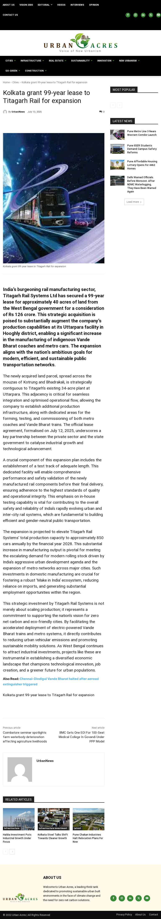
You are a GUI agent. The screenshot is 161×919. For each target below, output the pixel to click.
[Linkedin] (143, 15)
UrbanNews (18, 111)
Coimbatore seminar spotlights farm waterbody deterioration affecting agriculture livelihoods (25, 737)
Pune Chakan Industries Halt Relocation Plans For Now (88, 838)
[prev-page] (5, 851)
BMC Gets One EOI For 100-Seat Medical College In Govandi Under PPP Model (81, 737)
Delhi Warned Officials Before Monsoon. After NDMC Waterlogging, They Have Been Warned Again (141, 184)
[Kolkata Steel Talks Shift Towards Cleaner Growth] (53, 819)
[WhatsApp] (46, 122)
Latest (77, 828)
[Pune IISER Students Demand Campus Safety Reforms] (117, 149)
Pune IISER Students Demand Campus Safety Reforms (142, 149)
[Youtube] (158, 15)
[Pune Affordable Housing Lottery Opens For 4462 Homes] (117, 165)
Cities (15, 82)
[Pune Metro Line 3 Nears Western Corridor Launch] (117, 135)
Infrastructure (11, 828)
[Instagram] (135, 15)
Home (6, 82)
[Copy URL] (7, 122)
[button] (116, 25)
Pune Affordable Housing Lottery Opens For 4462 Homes (142, 165)
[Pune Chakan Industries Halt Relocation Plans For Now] (88, 819)
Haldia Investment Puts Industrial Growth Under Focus (17, 838)
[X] (151, 15)
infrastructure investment (53, 828)
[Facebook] (128, 15)
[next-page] (12, 851)
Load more (133, 201)
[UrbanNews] (5, 112)
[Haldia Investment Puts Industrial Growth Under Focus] (19, 819)
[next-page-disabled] (119, 105)
